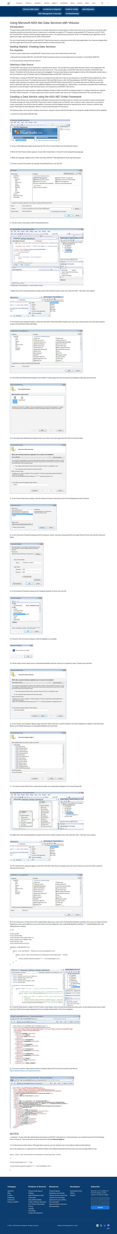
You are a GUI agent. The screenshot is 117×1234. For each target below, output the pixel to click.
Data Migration (88, 9)
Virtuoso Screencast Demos (58, 1195)
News (93, 3)
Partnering (10, 1197)
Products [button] (28, 3)
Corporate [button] (19, 3)
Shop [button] (72, 3)
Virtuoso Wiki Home (31, 9)
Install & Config (72, 9)
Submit (100, 1207)
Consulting (31, 1211)
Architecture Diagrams (52, 9)
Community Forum (76, 1191)
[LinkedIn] (97, 1225)
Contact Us (11, 1200)
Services (46, 3)
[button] (108, 3)
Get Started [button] (63, 3)
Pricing (30, 1206)
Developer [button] (37, 3)
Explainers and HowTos (57, 1193)
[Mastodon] (108, 1225)
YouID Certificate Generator (37, 1202)
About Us (10, 1191)
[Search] (102, 3)
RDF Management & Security (49, 14)
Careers (10, 1195)
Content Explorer (54, 1191)
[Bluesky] (105, 1225)
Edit (108, 1228)
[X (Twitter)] (101, 1225)
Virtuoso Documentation (57, 1197)
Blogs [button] (86, 3)
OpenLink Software (21, 1225)
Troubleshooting (72, 14)
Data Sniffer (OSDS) (34, 1200)
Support (72, 1195)
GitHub (72, 1193)
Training (31, 1208)
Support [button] (54, 3)
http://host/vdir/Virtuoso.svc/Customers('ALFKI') (25, 1071)
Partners (80, 3)
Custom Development (35, 1213)
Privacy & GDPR (12, 1202)
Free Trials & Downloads (36, 1204)
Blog (9, 1193)
